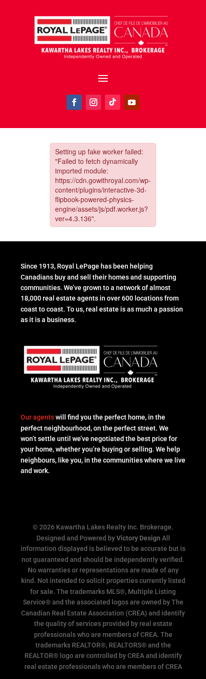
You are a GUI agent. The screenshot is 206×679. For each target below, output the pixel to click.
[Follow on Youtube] (131, 102)
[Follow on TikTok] (112, 102)
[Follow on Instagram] (93, 102)
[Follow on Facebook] (74, 102)
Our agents (37, 417)
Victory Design (138, 538)
